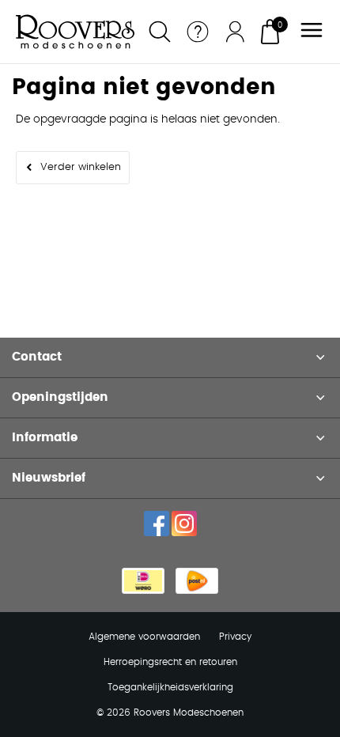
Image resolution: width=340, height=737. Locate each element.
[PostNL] (197, 581)
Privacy (235, 636)
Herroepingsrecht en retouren (170, 662)
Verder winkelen (80, 167)
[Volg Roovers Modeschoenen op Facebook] (156, 523)
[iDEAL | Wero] (143, 581)
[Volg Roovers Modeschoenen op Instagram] (184, 523)
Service (197, 31)
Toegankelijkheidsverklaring (170, 687)
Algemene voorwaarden (144, 636)
